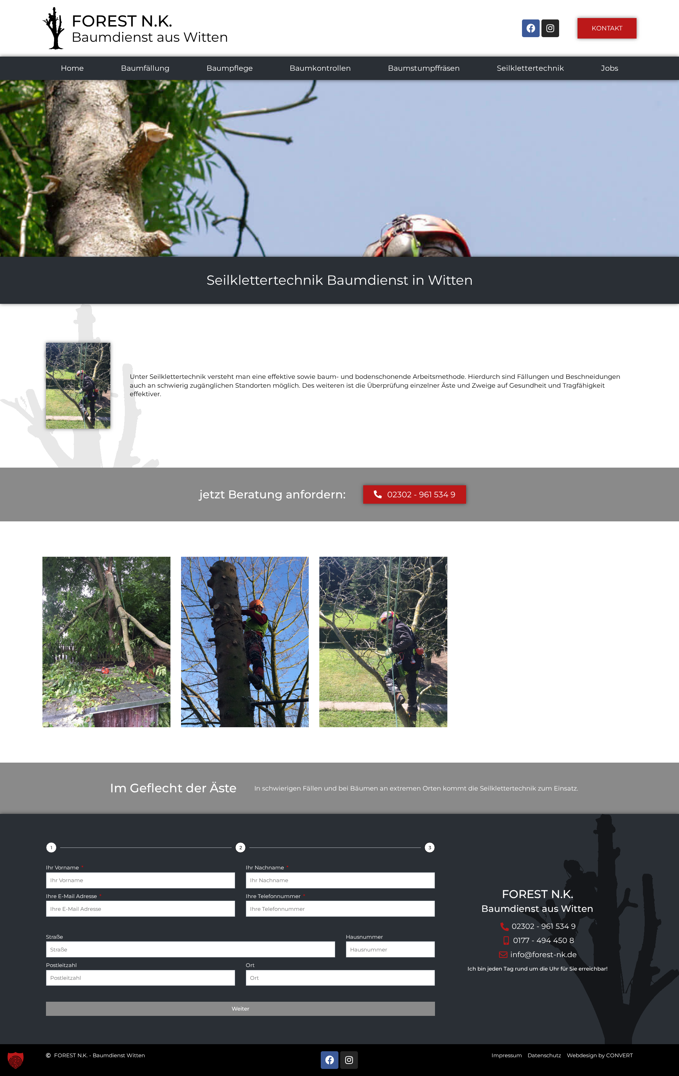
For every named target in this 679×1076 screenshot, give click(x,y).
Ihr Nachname (265, 867)
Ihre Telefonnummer (274, 896)
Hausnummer (364, 936)
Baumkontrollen (320, 68)
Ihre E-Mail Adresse (72, 896)
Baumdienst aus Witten (149, 37)
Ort (250, 965)
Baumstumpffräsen (424, 68)
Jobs (609, 68)
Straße (54, 936)
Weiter (240, 1008)
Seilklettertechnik (530, 68)
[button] (15, 1060)
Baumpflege (230, 68)
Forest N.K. (121, 20)
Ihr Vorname (63, 867)
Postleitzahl (61, 965)
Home (72, 68)
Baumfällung (145, 68)
